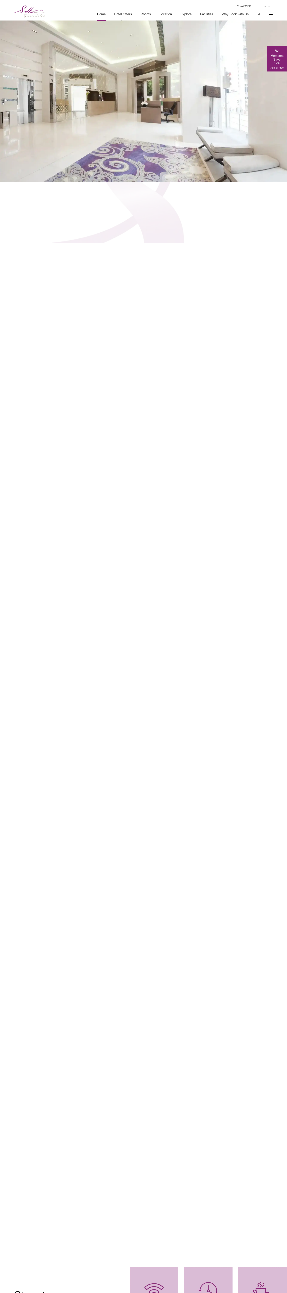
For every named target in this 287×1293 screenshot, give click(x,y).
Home (101, 14)
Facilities (206, 14)
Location (166, 14)
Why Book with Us (235, 14)
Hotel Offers (123, 14)
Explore (186, 14)
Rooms (146, 14)
